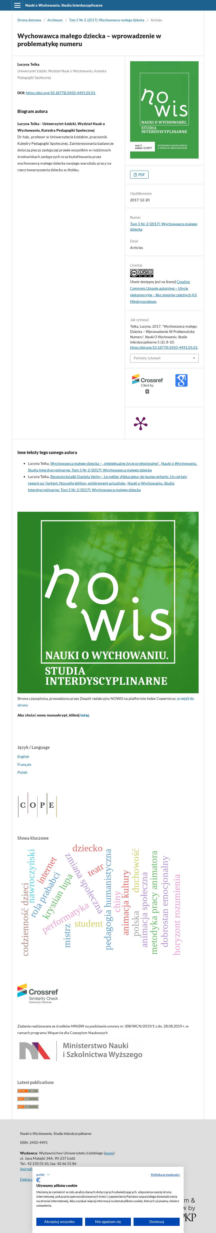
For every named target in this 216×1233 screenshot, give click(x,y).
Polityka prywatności (165, 1175)
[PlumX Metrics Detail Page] (140, 423)
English (23, 756)
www (109, 1153)
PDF (141, 175)
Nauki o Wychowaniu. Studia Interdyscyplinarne (63, 5)
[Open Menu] (17, 5)
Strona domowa (29, 20)
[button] (43, 1175)
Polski (22, 772)
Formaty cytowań (147, 358)
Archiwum (55, 20)
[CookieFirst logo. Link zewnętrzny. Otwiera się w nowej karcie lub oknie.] (38, 1180)
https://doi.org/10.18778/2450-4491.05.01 (60, 92)
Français (24, 764)
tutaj (84, 715)
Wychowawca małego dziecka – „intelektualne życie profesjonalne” (105, 463)
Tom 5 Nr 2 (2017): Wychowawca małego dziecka (106, 20)
